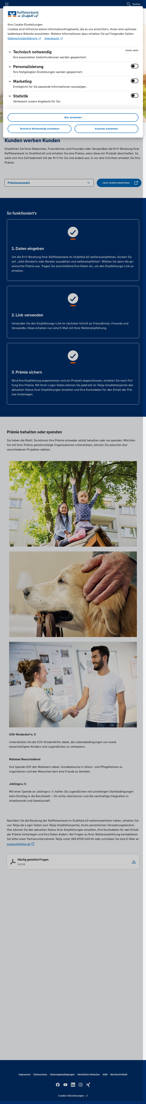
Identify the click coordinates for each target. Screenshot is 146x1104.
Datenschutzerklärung (23, 38)
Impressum (52, 38)
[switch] (134, 66)
